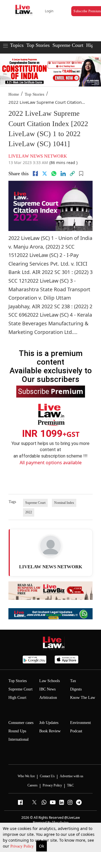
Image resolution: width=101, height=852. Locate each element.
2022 (28, 512)
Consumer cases (20, 723)
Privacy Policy (22, 846)
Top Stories (38, 45)
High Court (17, 697)
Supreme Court (67, 45)
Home (13, 94)
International (18, 739)
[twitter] (44, 173)
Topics (17, 45)
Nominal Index (64, 503)
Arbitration (48, 697)
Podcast (76, 731)
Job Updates (48, 723)
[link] (72, 173)
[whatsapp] (53, 173)
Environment (80, 723)
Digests (76, 689)
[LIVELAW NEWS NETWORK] (50, 546)
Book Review (50, 731)
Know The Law (82, 697)
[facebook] (35, 173)
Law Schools (49, 681)
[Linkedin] (63, 173)
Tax (73, 681)
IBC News (47, 689)
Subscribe (50, 391)
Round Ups (17, 731)
